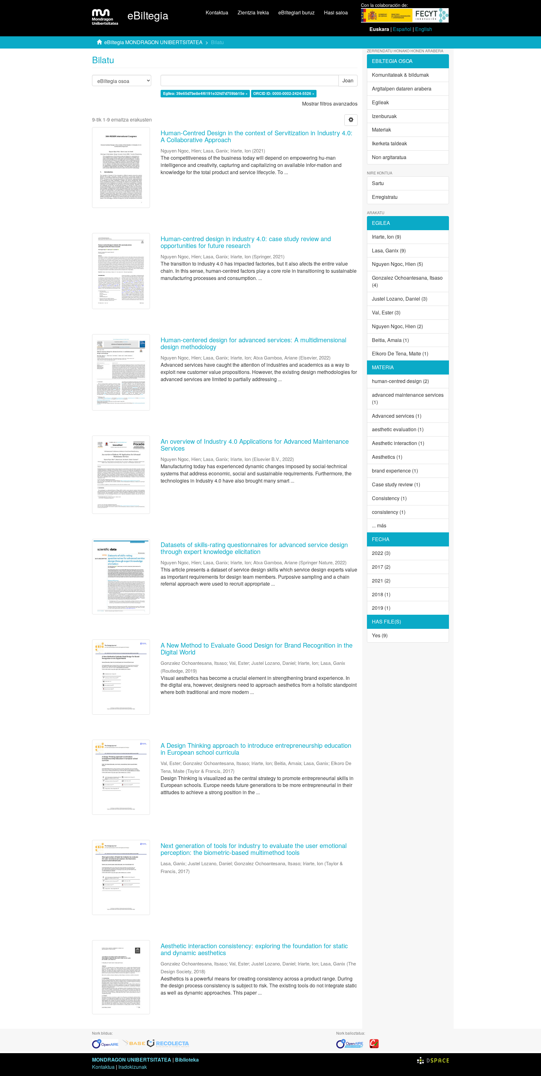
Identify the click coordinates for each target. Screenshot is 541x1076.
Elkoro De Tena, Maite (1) (400, 353)
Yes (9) (380, 635)
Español (402, 29)
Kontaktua (217, 12)
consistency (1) (388, 511)
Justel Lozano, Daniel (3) (399, 298)
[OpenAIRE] (106, 1043)
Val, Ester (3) (386, 312)
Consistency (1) (389, 498)
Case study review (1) (396, 484)
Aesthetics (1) (387, 456)
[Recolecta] (168, 1043)
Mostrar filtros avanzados (330, 103)
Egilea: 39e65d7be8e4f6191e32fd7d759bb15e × (205, 93)
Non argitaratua (389, 157)
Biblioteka (187, 1059)
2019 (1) (381, 607)
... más (379, 525)
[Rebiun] (374, 1043)
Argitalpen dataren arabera (401, 88)
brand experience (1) (395, 470)
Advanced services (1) (396, 415)
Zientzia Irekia (253, 12)
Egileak (380, 102)
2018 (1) (381, 594)
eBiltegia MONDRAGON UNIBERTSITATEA (153, 42)
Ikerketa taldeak (389, 143)
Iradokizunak (132, 1066)
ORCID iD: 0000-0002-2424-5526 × (283, 93)
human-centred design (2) (400, 381)
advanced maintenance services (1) (408, 398)
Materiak (381, 129)
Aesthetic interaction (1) (398, 443)
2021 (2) (381, 580)
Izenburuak (384, 116)
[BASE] (133, 1043)
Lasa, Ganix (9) (389, 250)
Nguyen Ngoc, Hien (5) (397, 263)
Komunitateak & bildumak (400, 74)
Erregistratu (385, 196)
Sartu (378, 183)
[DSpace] (433, 1059)
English (423, 29)
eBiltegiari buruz (296, 12)
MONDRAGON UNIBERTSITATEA (131, 1059)
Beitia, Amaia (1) (390, 340)
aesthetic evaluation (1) (398, 429)
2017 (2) (381, 566)
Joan (348, 80)
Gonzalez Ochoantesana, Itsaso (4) (407, 281)
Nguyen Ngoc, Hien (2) (397, 326)
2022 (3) (381, 552)
